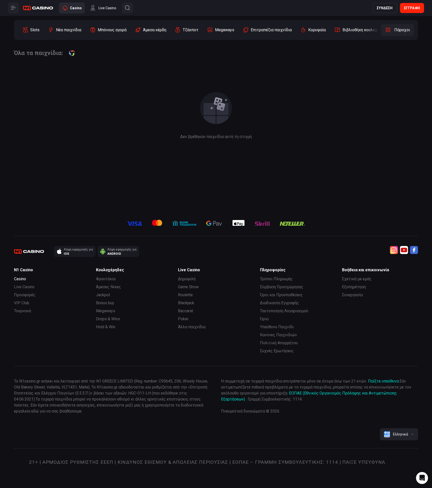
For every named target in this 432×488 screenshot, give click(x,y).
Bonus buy (105, 302)
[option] (31, 30)
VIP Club (21, 302)
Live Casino (24, 286)
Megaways (105, 310)
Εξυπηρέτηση (354, 286)
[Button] (13, 8)
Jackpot (103, 294)
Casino (20, 278)
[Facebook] (414, 250)
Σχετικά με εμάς (357, 278)
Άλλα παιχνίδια (192, 326)
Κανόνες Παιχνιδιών (278, 334)
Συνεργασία (352, 294)
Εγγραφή (412, 8)
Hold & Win (105, 326)
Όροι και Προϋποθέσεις (281, 294)
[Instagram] (394, 250)
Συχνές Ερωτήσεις (277, 350)
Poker (183, 318)
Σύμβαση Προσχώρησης (281, 286)
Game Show (188, 286)
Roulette (185, 294)
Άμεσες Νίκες (108, 286)
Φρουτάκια (106, 278)
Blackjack (186, 302)
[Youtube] (404, 250)
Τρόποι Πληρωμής (276, 278)
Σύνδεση (384, 8)
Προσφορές (25, 294)
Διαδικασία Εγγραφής (279, 302)
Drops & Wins (108, 318)
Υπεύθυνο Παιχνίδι (277, 326)
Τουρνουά (22, 310)
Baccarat (185, 310)
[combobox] (399, 434)
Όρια (264, 318)
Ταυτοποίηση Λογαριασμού (284, 310)
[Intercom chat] (422, 478)
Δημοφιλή (187, 278)
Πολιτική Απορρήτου (279, 342)
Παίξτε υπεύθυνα (383, 381)
